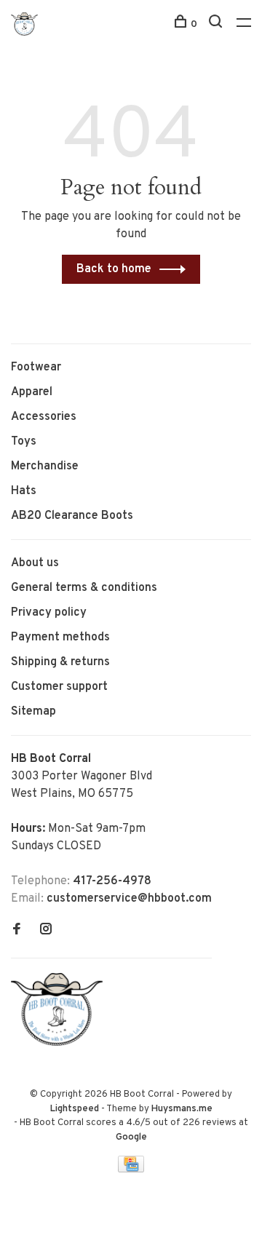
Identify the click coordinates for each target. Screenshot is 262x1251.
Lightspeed (74, 1109)
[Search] (217, 24)
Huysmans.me (182, 1109)
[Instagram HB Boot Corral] (46, 931)
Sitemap (33, 711)
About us (35, 563)
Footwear (36, 367)
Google (131, 1137)
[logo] (60, 1043)
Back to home (113, 269)
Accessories (43, 417)
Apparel (31, 392)
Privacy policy (49, 612)
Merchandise (45, 466)
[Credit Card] (131, 1169)
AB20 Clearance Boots (72, 516)
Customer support (59, 687)
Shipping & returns (60, 662)
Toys (23, 441)
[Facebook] (17, 931)
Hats (23, 491)
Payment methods (60, 637)
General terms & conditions (84, 588)
